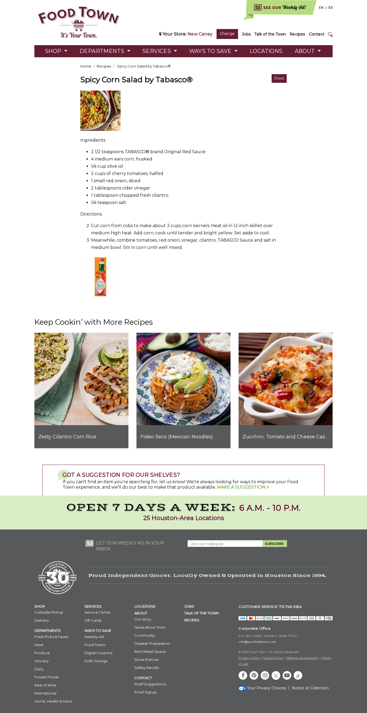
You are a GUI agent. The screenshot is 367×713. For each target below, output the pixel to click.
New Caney (200, 34)
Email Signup (145, 692)
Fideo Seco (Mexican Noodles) (177, 437)
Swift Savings (95, 661)
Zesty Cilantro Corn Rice (67, 437)
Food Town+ (95, 645)
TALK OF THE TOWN (201, 613)
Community (144, 635)
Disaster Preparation (152, 643)
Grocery (41, 661)
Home (85, 66)
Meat (39, 645)
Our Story (142, 619)
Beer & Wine (45, 685)
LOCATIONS (145, 606)
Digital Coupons (98, 653)
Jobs (246, 34)
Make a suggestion (242, 487)
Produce (42, 653)
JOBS (189, 606)
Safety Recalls (146, 667)
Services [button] (157, 51)
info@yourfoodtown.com (258, 642)
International (45, 693)
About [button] (305, 51)
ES (331, 7)
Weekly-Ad (94, 637)
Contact (316, 34)
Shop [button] (54, 51)
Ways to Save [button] (211, 51)
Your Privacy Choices (266, 688)
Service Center (97, 612)
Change (227, 33)
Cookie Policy (273, 658)
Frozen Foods (46, 677)
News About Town (149, 627)
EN (321, 7)
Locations (266, 51)
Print (279, 78)
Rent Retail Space (150, 651)
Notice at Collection (310, 688)
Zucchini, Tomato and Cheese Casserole (291, 437)
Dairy (39, 669)
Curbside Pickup (48, 612)
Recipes (297, 34)
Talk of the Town (270, 34)
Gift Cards (92, 620)
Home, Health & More (53, 701)
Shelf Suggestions (150, 684)
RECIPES (191, 620)
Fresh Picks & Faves (51, 637)
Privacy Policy (249, 658)
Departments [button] (103, 51)
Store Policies (146, 659)
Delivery (41, 620)
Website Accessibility (303, 658)
